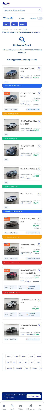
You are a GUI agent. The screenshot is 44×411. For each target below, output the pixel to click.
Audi (5, 24)
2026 (8, 356)
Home (4, 30)
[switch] (40, 18)
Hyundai (19, 368)
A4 (14, 362)
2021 (39, 356)
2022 (31, 356)
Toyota (9, 368)
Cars (10, 30)
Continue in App (33, 396)
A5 (20, 362)
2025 (16, 356)
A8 (38, 362)
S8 (14, 24)
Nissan (34, 368)
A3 (8, 362)
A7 (32, 362)
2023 (24, 356)
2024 (22, 24)
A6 (26, 362)
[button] (22, 18)
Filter (9, 18)
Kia (27, 368)
